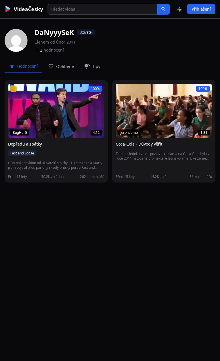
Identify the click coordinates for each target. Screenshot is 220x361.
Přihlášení (201, 9)
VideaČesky (28, 9)
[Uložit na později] (25, 91)
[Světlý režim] (179, 9)
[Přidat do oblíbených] (14, 91)
